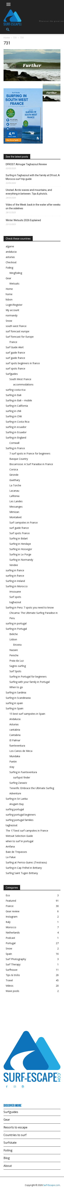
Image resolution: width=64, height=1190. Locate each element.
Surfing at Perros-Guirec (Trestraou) (26, 862)
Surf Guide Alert (15, 347)
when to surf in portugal (19, 841)
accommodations (23, 384)
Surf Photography (16, 959)
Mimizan (14, 512)
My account (12, 310)
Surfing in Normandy (21, 559)
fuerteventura (17, 745)
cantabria (14, 729)
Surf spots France (19, 533)
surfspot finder (21, 777)
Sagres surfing (17, 666)
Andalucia (14, 719)
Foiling (9, 267)
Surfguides (12, 373)
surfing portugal (15, 809)
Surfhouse (11, 969)
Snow (9, 320)
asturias (10, 257)
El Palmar (14, 740)
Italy (8, 922)
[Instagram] (15, 1087)
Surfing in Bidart (18, 538)
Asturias (14, 724)
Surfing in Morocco (17, 586)
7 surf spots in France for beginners (29, 453)
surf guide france (15, 352)
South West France (20, 379)
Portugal (10, 943)
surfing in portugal (16, 623)
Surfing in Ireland (15, 581)
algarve (10, 246)
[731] (32, 80)
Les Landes (16, 501)
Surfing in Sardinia (16, 692)
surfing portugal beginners (21, 814)
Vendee (13, 565)
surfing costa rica (15, 389)
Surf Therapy (13, 964)
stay (11, 766)
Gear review (12, 911)
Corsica (13, 469)
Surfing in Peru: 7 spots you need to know (30, 607)
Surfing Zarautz (18, 782)
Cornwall (14, 443)
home (9, 294)
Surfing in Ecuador (16, 432)
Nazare (13, 650)
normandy (11, 315)
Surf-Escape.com (51, 1185)
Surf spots (15, 597)
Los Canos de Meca (20, 751)
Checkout (11, 262)
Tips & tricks (13, 975)
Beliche (13, 634)
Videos (9, 985)
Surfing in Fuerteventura (23, 772)
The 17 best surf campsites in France (27, 830)
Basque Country (18, 458)
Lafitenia (14, 496)
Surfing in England (16, 437)
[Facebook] (7, 1087)
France (13, 342)
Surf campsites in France (23, 522)
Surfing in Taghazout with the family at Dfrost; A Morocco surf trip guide (33, 177)
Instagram (11, 916)
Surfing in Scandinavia (18, 697)
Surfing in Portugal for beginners (28, 676)
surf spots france (15, 368)
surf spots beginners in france (23, 363)
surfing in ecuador (16, 427)
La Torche (15, 485)
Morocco (11, 927)
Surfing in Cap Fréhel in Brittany (24, 867)
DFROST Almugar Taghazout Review (26, 164)
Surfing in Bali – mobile (19, 400)
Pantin (13, 761)
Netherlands (13, 932)
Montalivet (15, 517)
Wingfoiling (15, 273)
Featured (11, 900)
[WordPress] (23, 1087)
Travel (9, 980)
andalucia (11, 251)
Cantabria (14, 735)
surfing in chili (13, 411)
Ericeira (17, 644)
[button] (8, 29)
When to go (16, 687)
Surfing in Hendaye (20, 543)
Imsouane (15, 591)
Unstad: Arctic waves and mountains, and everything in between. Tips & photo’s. (29, 192)
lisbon (9, 299)
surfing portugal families (19, 820)
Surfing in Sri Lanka (17, 798)
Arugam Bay (16, 804)
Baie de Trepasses (16, 851)
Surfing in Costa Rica (17, 421)
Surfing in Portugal (16, 628)
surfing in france (15, 570)
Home (7, 37)
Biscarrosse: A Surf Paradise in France (31, 464)
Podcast (10, 938)
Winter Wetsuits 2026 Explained (23, 220)
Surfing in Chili (14, 416)
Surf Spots (15, 671)
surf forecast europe (17, 331)
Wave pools (12, 991)
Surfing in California (17, 405)
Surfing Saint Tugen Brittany (22, 873)
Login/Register (14, 304)
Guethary (14, 480)
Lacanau (14, 490)
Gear (8, 278)
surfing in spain (14, 703)
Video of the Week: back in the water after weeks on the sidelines (33, 206)
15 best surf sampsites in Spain (27, 713)
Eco (8, 895)
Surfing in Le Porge (20, 554)
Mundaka (14, 756)
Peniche (13, 655)
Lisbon (13, 639)
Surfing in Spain (14, 708)
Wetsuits (14, 283)
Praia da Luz (16, 660)
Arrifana (10, 846)
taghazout (15, 602)
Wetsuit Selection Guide (19, 836)
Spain (9, 953)
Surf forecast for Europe (20, 336)
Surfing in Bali (13, 395)
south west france (16, 326)
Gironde (13, 474)
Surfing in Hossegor (20, 549)
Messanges (16, 506)
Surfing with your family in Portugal (29, 682)
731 (15, 37)
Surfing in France (15, 448)
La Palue (11, 857)
